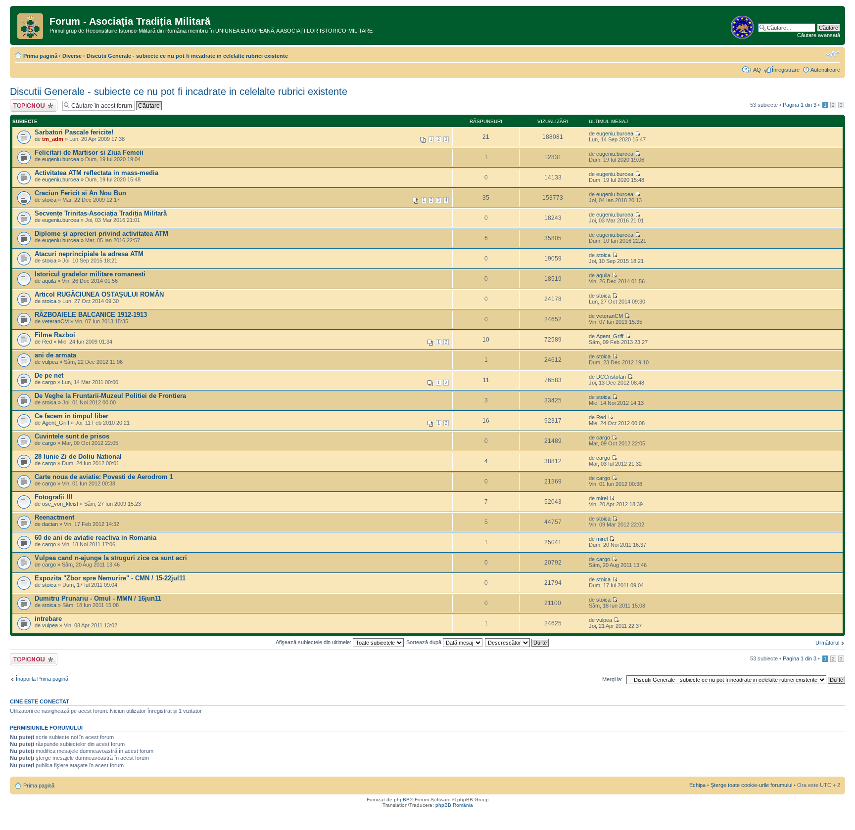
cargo (49, 382)
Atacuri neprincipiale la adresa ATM (89, 254)
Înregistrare (786, 70)
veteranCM (55, 321)
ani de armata (55, 355)
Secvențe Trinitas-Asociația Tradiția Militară (101, 213)
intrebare (48, 618)
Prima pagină (40, 56)
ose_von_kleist (60, 504)
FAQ (755, 70)
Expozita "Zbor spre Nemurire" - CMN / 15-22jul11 (110, 578)
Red (47, 342)
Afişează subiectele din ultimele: (314, 642)
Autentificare (825, 70)
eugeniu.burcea (614, 133)
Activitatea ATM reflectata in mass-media (96, 172)
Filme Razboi (55, 335)
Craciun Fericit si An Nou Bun (80, 193)
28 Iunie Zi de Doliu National (78, 456)
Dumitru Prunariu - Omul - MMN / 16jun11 (98, 598)
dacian (50, 524)
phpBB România (454, 805)
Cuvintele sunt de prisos (72, 436)
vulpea (50, 362)
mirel (602, 498)
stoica (49, 200)
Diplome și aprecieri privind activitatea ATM (101, 233)
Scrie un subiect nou (29, 105)
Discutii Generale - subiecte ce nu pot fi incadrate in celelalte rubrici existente (187, 56)
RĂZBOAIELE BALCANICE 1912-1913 (91, 314)
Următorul (827, 643)
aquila (49, 281)
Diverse (72, 56)
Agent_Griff (609, 336)
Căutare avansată (818, 35)
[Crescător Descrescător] (517, 642)
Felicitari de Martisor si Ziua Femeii (89, 152)
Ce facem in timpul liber (71, 416)
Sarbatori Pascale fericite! (74, 132)
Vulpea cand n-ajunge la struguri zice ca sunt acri (111, 558)
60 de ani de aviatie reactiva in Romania (95, 537)
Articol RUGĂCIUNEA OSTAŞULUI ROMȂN (99, 294)
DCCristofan (611, 377)
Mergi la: (612, 679)
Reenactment (54, 517)
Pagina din (799, 105)
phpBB (402, 799)
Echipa (697, 785)
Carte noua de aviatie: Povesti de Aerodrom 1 (104, 477)
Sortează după (424, 642)
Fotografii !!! (53, 497)
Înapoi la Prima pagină (42, 679)
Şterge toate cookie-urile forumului (751, 785)
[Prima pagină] (30, 24)
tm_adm (52, 139)
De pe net (49, 375)
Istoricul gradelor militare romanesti (90, 274)
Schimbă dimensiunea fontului (833, 53)
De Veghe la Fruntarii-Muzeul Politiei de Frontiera (110, 395)
